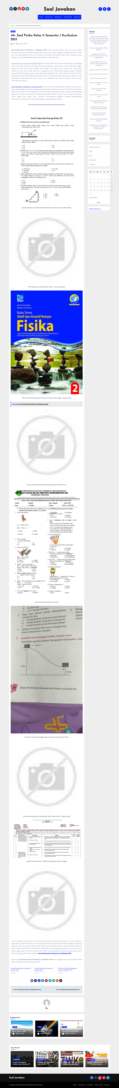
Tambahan (92, 164)
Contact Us (48, 17)
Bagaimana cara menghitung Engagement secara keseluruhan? (99, 126)
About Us (77, 17)
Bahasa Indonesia (94, 147)
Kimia (90, 156)
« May (98, 202)
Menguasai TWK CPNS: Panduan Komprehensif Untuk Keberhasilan (98, 55)
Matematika (92, 160)
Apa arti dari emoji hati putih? (99, 70)
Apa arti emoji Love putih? (99, 78)
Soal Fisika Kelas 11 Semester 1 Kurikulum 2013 (26, 87)
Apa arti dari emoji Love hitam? (99, 74)
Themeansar (39, 1085)
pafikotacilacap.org (95, 209)
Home (41, 17)
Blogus (31, 1085)
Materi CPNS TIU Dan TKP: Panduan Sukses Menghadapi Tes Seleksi (99, 63)
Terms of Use (68, 17)
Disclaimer (58, 17)
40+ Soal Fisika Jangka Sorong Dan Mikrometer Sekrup (70, 1031)
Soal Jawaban (59, 9)
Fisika (13, 31)
